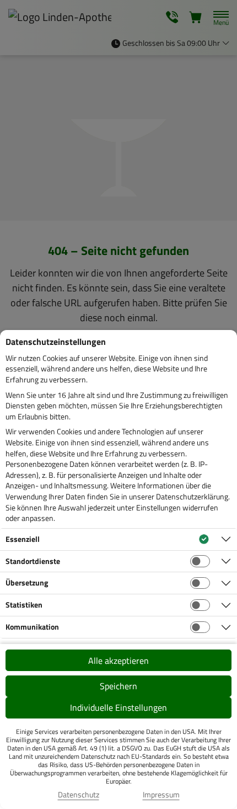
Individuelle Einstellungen (118, 707)
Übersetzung (27, 582)
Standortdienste (33, 561)
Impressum (161, 795)
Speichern (118, 686)
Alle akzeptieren (118, 660)
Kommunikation (32, 626)
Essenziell (23, 539)
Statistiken (24, 604)
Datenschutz (78, 795)
